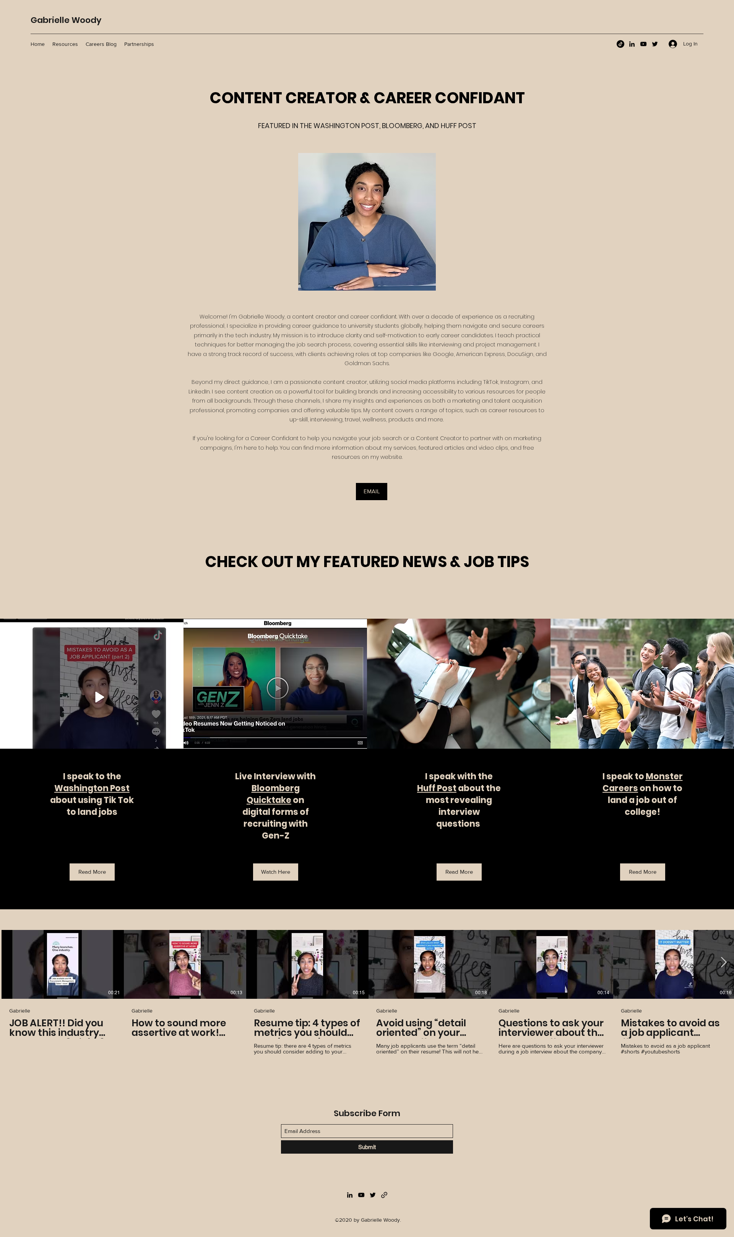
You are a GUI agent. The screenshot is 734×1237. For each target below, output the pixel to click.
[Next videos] (723, 962)
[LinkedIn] (632, 44)
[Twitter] (655, 44)
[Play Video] (62, 964)
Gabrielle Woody (66, 20)
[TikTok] (620, 44)
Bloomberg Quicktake (273, 794)
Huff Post (436, 788)
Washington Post (92, 788)
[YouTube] (643, 44)
